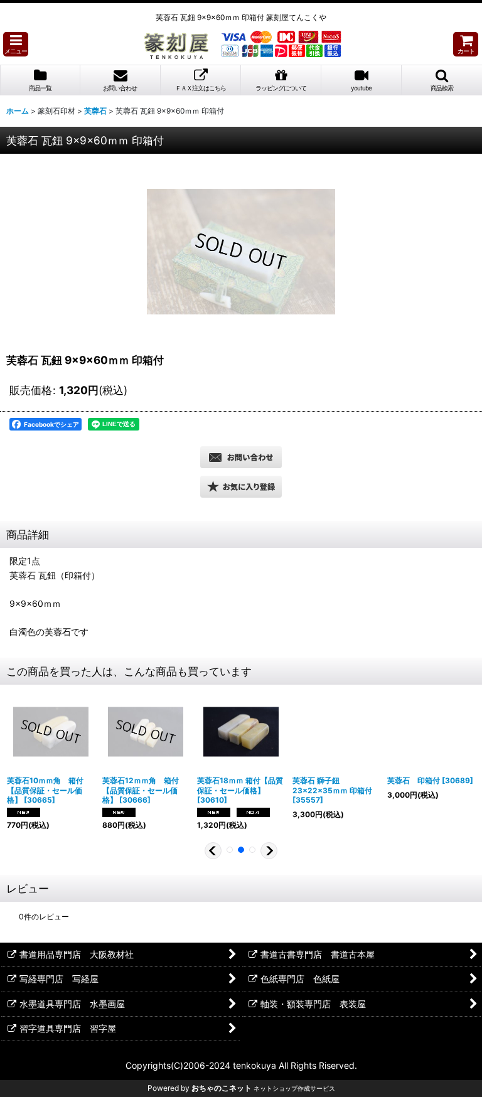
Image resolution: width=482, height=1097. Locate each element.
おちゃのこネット (221, 1088)
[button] (15, 44)
